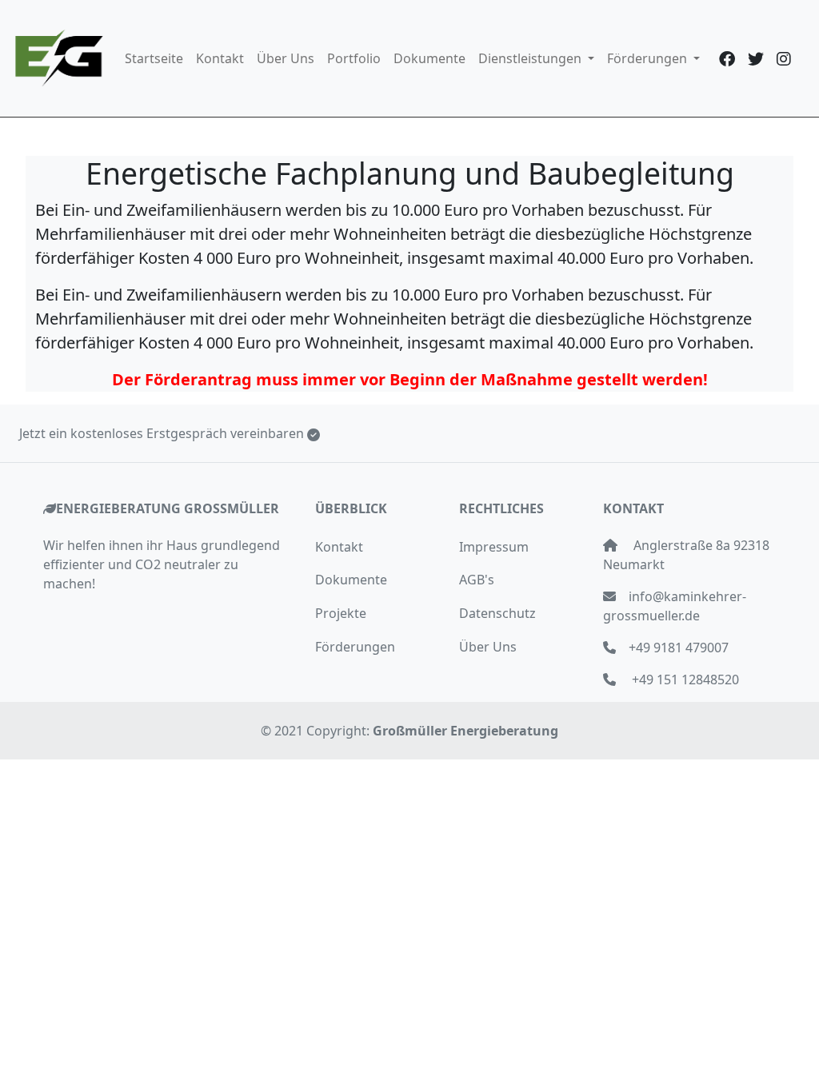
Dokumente (429, 58)
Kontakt (220, 58)
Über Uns (285, 58)
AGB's (476, 579)
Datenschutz (497, 613)
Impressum (494, 547)
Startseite (154, 58)
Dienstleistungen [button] (531, 58)
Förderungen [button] (648, 58)
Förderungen (355, 647)
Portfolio (354, 58)
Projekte (340, 613)
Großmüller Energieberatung (465, 730)
